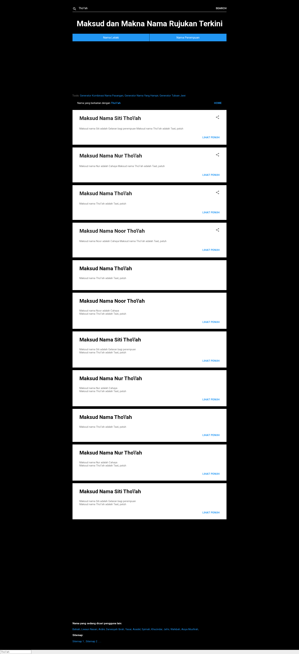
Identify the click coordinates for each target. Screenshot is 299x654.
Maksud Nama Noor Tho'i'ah (112, 231)
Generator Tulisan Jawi (172, 95)
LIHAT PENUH (211, 322)
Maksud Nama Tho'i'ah (105, 193)
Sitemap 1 (78, 641)
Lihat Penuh (211, 137)
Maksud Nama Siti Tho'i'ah (110, 118)
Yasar (128, 629)
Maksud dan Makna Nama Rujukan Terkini (150, 23)
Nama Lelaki (111, 37)
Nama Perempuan (188, 37)
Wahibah (175, 629)
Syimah (146, 629)
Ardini (101, 629)
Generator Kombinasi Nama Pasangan (101, 95)
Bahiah (76, 629)
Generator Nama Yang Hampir (141, 95)
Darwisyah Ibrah (115, 629)
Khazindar (156, 629)
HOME (218, 103)
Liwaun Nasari (89, 629)
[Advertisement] (149, 69)
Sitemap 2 (91, 641)
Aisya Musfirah (189, 629)
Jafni (166, 629)
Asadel (137, 629)
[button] (217, 117)
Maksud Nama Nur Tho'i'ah (110, 156)
